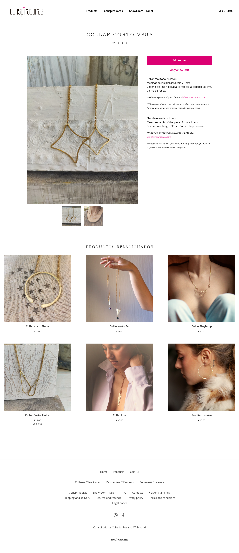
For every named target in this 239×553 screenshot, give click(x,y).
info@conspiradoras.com (194, 97)
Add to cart (179, 60)
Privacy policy (135, 498)
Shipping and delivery (77, 498)
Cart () (134, 472)
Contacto (137, 492)
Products (91, 11)
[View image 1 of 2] (71, 216)
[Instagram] (115, 515)
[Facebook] (123, 515)
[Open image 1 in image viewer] (82, 130)
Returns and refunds (108, 498)
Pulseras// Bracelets (151, 482)
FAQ (123, 492)
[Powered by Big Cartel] (119, 539)
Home (103, 472)
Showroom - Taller (141, 11)
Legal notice (119, 503)
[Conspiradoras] (26, 11)
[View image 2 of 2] (93, 216)
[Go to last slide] (31, 130)
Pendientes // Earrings (120, 482)
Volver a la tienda (159, 492)
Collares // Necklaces (87, 482)
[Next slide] (133, 130)
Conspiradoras (113, 11)
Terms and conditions (162, 498)
